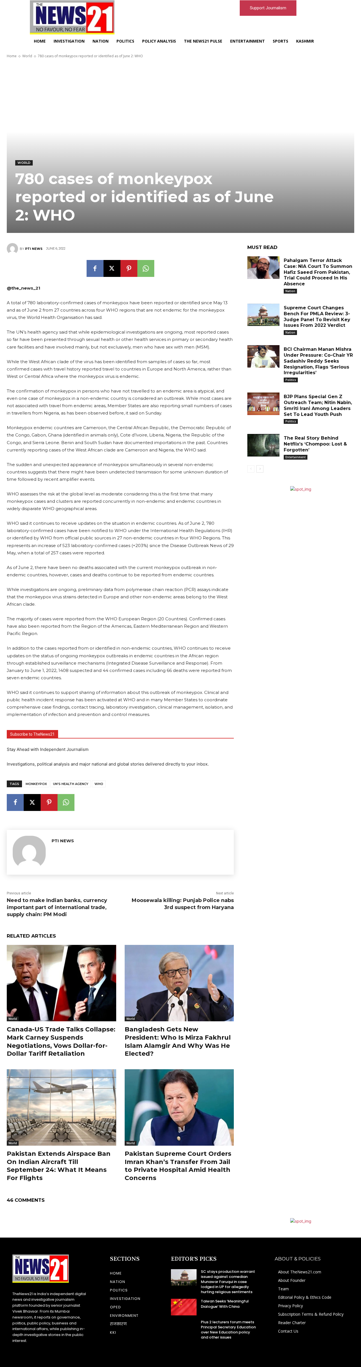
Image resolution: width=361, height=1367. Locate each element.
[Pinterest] (128, 268)
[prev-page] (250, 469)
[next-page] (259, 469)
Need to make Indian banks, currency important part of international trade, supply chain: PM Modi (57, 907)
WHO (98, 784)
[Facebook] (95, 268)
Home (12, 56)
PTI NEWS (34, 249)
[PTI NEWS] (13, 248)
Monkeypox (36, 784)
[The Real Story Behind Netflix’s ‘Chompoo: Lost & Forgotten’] (263, 445)
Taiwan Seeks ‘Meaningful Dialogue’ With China (225, 1303)
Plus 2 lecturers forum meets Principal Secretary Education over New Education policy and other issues (228, 1329)
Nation (290, 291)
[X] (112, 268)
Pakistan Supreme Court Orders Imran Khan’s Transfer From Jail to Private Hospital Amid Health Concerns (178, 1166)
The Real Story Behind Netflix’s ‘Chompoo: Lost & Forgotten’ (315, 444)
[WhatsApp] (145, 268)
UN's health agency (70, 784)
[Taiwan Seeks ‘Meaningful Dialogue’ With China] (184, 1307)
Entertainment (295, 457)
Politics (290, 380)
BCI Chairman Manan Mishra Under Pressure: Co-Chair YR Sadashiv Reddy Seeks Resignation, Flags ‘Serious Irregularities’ (318, 361)
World (27, 56)
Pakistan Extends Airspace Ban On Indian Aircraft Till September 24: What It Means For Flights (59, 1166)
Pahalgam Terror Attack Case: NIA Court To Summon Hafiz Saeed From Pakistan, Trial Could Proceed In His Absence (318, 272)
